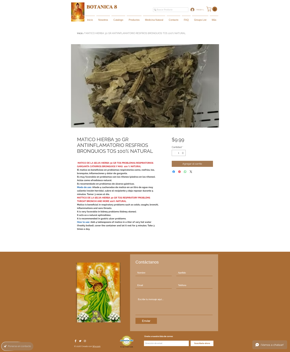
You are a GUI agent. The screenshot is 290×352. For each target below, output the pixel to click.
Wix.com (96, 346)
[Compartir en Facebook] (174, 172)
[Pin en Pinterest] (179, 172)
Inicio (80, 33)
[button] (212, 9)
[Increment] (183, 153)
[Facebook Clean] (75, 341)
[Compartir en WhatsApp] (185, 172)
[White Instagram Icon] (85, 341)
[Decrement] (174, 153)
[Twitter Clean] (80, 341)
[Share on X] (191, 172)
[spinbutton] (178, 153)
